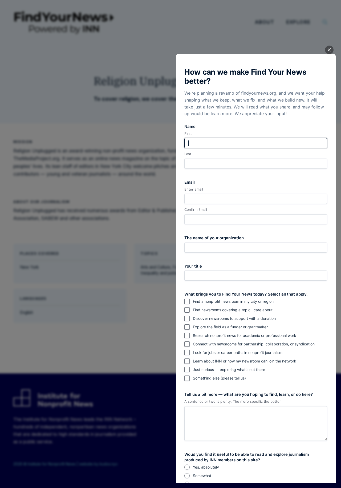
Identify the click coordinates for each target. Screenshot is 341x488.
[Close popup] (329, 50)
